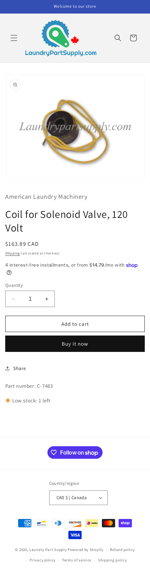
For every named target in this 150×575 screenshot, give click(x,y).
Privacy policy (42, 560)
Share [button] (19, 368)
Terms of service (76, 560)
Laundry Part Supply (48, 549)
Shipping (12, 253)
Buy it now (75, 343)
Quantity (14, 285)
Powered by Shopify (86, 549)
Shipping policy (112, 560)
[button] (14, 38)
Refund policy (122, 549)
